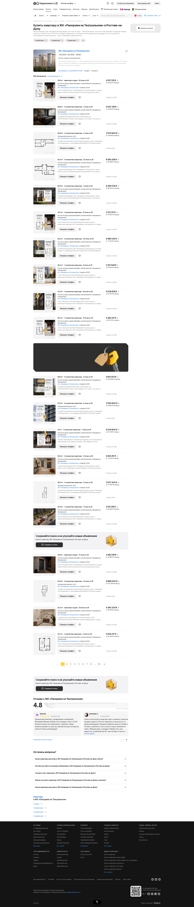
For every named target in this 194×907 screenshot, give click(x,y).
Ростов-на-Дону (63, 83)
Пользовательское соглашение (84, 879)
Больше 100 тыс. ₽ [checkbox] (44, 366)
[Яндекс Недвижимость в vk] (152, 879)
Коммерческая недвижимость (43, 863)
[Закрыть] (160, 15)
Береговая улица (38, 837)
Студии (36, 804)
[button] (112, 3)
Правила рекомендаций (105, 879)
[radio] (67, 664)
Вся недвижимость (39, 879)
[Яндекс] (157, 903)
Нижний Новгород (63, 843)
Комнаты (36, 857)
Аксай (106, 837)
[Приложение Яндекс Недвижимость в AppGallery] (155, 894)
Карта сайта (127, 879)
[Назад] (122, 740)
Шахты (106, 834)
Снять (82, 857)
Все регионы (143, 840)
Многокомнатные (63, 854)
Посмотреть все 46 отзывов (42, 739)
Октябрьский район (87, 837)
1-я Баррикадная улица (40, 828)
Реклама (51, 879)
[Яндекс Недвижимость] (45, 3)
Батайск (106, 843)
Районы (141, 831)
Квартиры (38, 797)
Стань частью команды (63, 879)
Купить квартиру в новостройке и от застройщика (120, 860)
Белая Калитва (109, 831)
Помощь (117, 879)
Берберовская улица (40, 834)
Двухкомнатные (62, 866)
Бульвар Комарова (39, 840)
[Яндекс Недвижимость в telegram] (159, 879)
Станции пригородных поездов (149, 834)
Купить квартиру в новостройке (114, 857)
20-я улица (37, 831)
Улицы (141, 837)
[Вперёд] (126, 740)
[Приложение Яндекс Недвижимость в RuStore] (159, 894)
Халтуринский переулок (41, 843)
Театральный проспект (65, 136)
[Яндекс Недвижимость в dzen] (156, 879)
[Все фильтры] (35, 16)
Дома (35, 866)
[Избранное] (108, 3)
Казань (59, 840)
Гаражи (35, 860)
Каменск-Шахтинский (111, 828)
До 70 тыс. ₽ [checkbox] (69, 360)
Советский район (86, 831)
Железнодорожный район (89, 843)
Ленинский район (86, 828)
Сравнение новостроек (146, 828)
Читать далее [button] (89, 734)
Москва (59, 828)
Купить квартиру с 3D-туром (113, 866)
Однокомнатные (62, 860)
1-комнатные (38, 808)
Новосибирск (61, 834)
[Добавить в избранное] (126, 51)
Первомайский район (88, 840)
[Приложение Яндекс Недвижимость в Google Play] (152, 894)
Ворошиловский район (88, 834)
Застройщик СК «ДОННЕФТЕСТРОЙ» (70, 71)
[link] (157, 3)
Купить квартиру (109, 854)
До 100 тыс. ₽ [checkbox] (82, 360)
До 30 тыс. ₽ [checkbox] (42, 360)
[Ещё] (83, 40)
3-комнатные (38, 816)
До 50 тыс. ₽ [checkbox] (55, 360)
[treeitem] (39, 9)
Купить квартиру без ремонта (114, 863)
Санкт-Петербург (62, 831)
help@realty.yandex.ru (73, 892)
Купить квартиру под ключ (113, 869)
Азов (105, 840)
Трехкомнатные (62, 863)
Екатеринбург (61, 837)
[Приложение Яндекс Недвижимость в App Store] (148, 894)
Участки (36, 854)
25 (99, 664)
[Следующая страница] (104, 664)
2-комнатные (38, 812)
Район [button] (140, 15)
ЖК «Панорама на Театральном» (68, 87)
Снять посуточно (86, 854)
